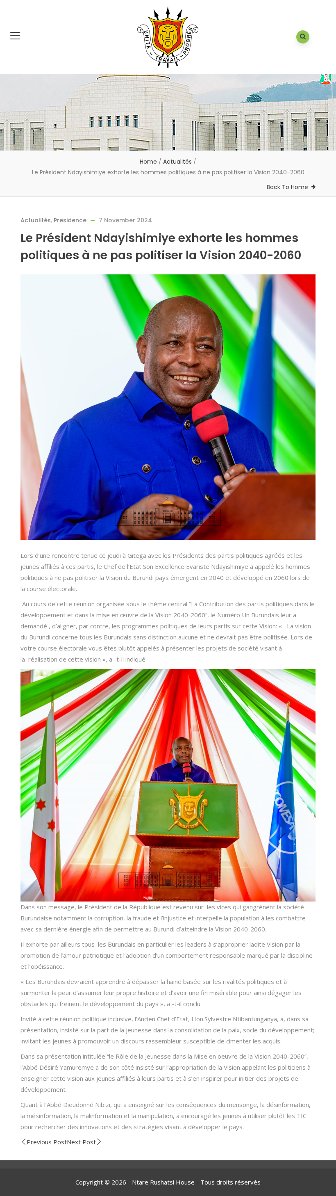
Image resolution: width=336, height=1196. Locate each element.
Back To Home (287, 187)
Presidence (70, 220)
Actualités (177, 161)
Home (148, 161)
